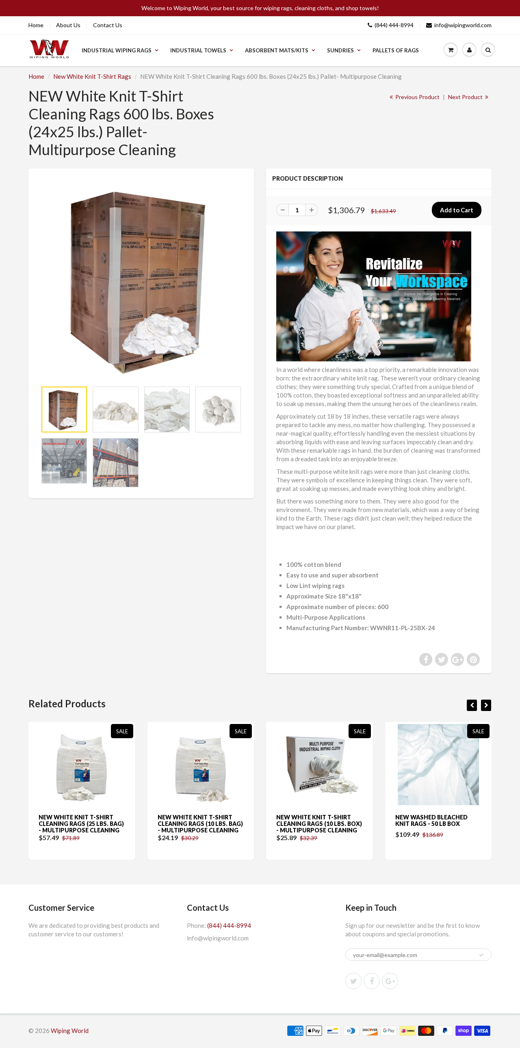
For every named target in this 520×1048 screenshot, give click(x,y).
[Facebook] (372, 981)
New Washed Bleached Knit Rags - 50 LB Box (316, 820)
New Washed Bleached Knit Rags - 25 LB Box (435, 820)
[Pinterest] (390, 981)
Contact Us (107, 25)
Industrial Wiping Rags (117, 50)
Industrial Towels (198, 50)
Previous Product (417, 96)
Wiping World (70, 1030)
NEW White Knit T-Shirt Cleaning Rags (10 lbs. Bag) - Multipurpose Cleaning (85, 824)
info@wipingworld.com (463, 25)
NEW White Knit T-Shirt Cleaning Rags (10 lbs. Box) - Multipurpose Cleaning (204, 824)
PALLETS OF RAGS (396, 50)
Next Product (466, 96)
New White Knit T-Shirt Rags (92, 76)
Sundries (340, 50)
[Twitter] (353, 981)
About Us (68, 25)
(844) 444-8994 (394, 25)
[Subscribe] (481, 955)
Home (35, 25)
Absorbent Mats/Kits (276, 50)
